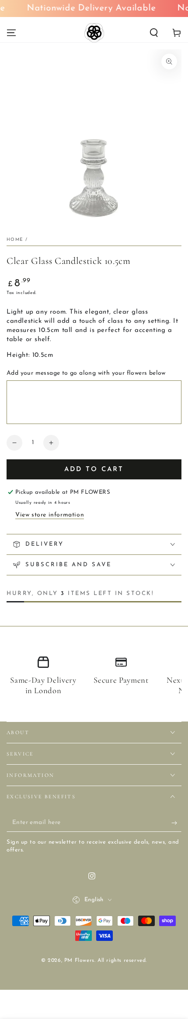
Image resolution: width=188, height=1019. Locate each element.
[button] (154, 32)
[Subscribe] (176, 823)
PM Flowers (79, 960)
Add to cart (94, 469)
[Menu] (11, 32)
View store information (49, 515)
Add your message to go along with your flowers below (86, 373)
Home (15, 239)
